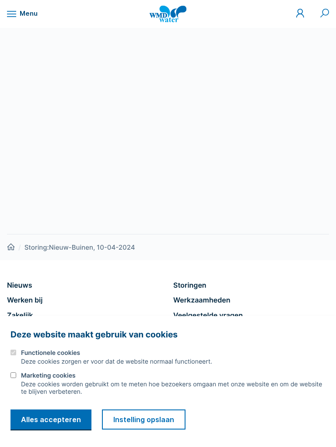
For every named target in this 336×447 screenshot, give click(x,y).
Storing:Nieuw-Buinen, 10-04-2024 (79, 247)
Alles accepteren (51, 419)
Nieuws (19, 285)
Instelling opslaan (143, 419)
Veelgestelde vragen (208, 315)
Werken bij (24, 300)
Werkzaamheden (202, 300)
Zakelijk (20, 315)
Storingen (189, 285)
